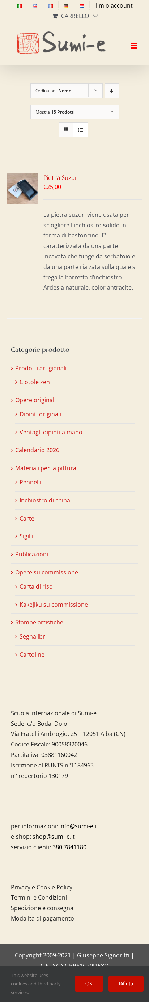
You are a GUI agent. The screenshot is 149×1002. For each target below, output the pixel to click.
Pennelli (30, 482)
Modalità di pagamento (42, 918)
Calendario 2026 (37, 450)
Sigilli (26, 536)
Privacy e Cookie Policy (41, 887)
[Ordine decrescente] (112, 90)
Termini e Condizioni (39, 897)
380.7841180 (69, 847)
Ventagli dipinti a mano (51, 432)
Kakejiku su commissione (54, 605)
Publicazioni (31, 554)
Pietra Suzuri (61, 177)
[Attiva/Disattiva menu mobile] (134, 39)
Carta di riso (36, 586)
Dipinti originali (40, 414)
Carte (27, 518)
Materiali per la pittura (45, 468)
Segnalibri (33, 636)
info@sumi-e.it (78, 826)
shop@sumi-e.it (54, 837)
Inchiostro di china (45, 500)
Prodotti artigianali (41, 368)
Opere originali (35, 400)
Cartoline (32, 654)
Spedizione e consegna (42, 908)
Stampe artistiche (39, 622)
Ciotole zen (35, 382)
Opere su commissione (46, 572)
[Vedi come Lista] (80, 130)
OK (89, 983)
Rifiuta (126, 983)
